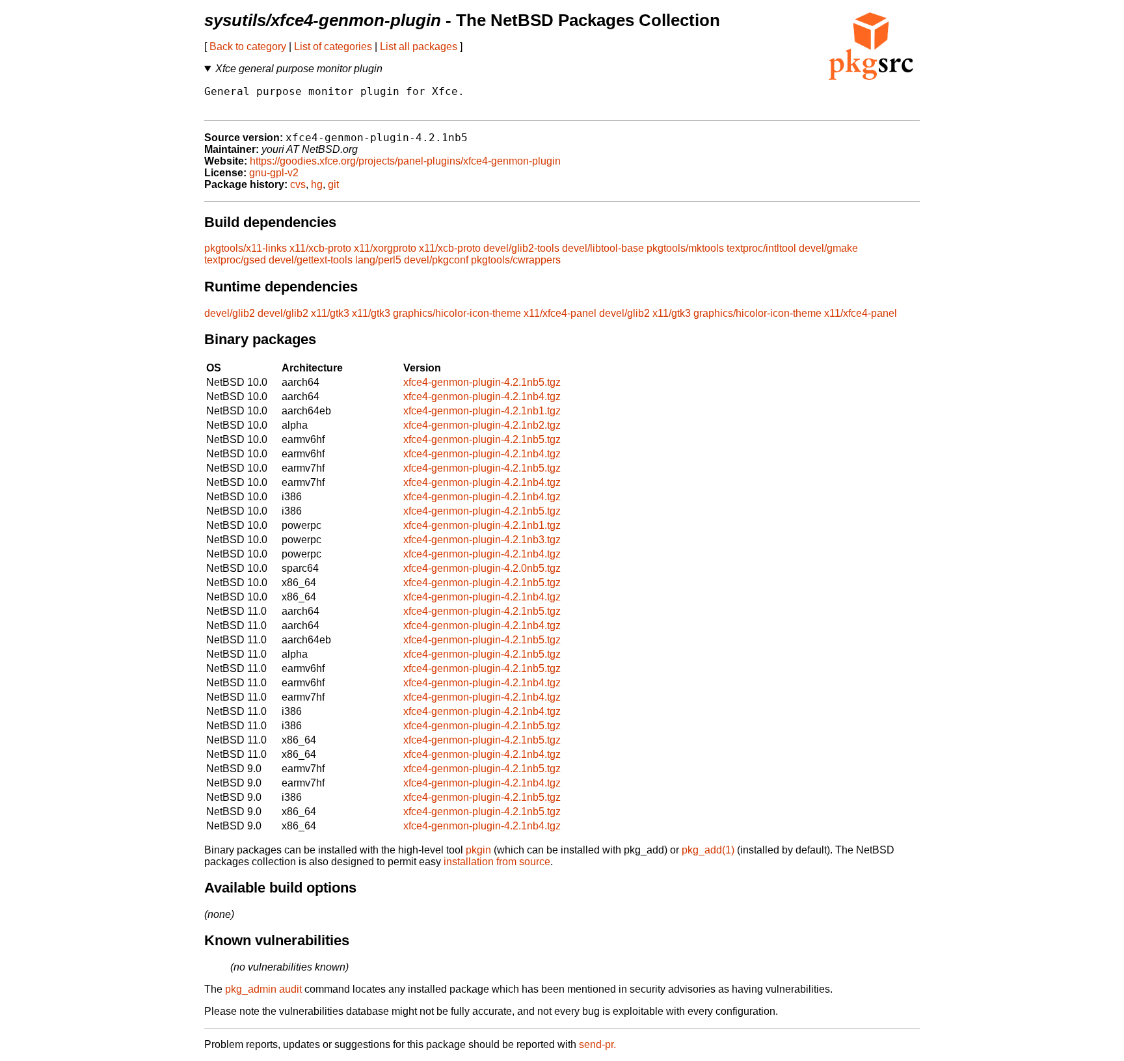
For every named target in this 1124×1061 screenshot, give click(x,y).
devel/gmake (828, 248)
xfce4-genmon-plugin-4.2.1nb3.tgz (482, 539)
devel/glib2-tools (521, 248)
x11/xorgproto (385, 248)
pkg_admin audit (263, 989)
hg (317, 184)
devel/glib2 (229, 313)
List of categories (333, 46)
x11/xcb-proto (320, 248)
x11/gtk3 (330, 313)
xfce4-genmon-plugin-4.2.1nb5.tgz (482, 382)
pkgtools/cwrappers (516, 259)
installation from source (497, 861)
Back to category (247, 46)
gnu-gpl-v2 (274, 172)
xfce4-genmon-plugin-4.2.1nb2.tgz (482, 425)
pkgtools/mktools (685, 248)
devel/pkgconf (436, 259)
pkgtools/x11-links (245, 248)
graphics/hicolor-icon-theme (457, 313)
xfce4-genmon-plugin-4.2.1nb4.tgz (482, 396)
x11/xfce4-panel (560, 313)
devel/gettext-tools (311, 259)
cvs (298, 184)
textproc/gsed (235, 259)
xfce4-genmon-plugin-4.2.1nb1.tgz (482, 410)
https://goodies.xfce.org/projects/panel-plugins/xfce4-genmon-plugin (405, 161)
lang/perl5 (378, 259)
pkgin (478, 849)
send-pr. (597, 1044)
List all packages (418, 46)
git (333, 184)
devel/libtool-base (603, 248)
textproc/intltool (761, 248)
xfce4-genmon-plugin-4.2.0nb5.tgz (482, 568)
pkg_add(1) (708, 849)
